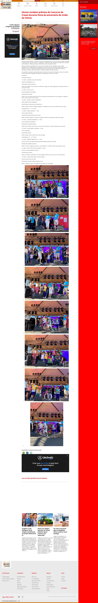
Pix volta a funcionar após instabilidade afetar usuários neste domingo (60, 531)
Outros (63, 576)
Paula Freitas (35, 582)
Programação (5, 576)
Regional (19, 5)
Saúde (62, 578)
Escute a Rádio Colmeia (8, 578)
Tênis (48, 588)
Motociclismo (50, 584)
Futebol (48, 582)
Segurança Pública (28, 5)
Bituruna (34, 576)
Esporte (45, 5)
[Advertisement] (45, 499)
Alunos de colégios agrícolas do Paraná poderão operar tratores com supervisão (44, 532)
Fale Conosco (5, 580)
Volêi (48, 590)
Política (36, 5)
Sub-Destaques (47, 23)
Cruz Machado (35, 578)
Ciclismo (49, 578)
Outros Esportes (51, 586)
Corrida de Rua (50, 580)
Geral (63, 5)
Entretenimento (54, 5)
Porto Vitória (35, 586)
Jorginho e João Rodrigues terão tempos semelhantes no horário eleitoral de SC (29, 532)
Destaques (64, 588)
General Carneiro (36, 580)
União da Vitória (54, 23)
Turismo (63, 580)
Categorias (20, 573)
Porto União (35, 584)
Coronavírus (16, 31)
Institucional (5, 573)
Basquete (49, 576)
